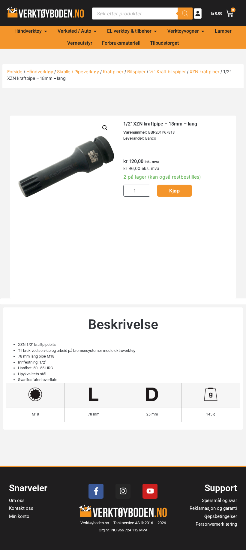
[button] (105, 127)
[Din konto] (198, 13)
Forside (14, 71)
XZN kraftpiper (204, 71)
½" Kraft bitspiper (167, 71)
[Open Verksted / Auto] (95, 31)
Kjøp (174, 191)
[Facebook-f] (96, 491)
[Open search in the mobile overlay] (142, 14)
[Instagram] (123, 491)
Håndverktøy (39, 71)
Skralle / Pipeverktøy (78, 71)
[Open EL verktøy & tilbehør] (155, 31)
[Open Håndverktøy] (45, 31)
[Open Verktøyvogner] (202, 31)
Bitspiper (136, 71)
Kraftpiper (113, 71)
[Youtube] (150, 491)
